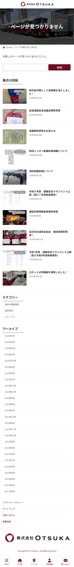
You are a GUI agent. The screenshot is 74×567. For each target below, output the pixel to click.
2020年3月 (10, 466)
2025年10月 (10, 360)
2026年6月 (10, 342)
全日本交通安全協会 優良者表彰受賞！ (48, 233)
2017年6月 (10, 485)
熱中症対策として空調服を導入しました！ (49, 92)
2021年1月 (10, 460)
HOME (19, 564)
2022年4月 (10, 447)
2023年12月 (10, 416)
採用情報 (49, 564)
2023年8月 (10, 422)
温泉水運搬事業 (12, 304)
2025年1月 (10, 379)
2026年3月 (10, 354)
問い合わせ (65, 564)
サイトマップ (9, 508)
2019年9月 (10, 472)
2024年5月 (10, 404)
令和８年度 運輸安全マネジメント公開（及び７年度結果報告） (49, 192)
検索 (59, 67)
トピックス (10, 316)
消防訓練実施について (41, 171)
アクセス (34, 564)
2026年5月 (10, 348)
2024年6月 (10, 398)
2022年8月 (10, 441)
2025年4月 (10, 366)
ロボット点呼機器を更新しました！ (48, 272)
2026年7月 (10, 335)
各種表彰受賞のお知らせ (42, 130)
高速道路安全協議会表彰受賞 (44, 110)
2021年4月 (10, 454)
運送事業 (9, 310)
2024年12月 (10, 385)
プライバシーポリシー (13, 502)
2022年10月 (10, 435)
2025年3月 (10, 373)
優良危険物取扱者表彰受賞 (43, 211)
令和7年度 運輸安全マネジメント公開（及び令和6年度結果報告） (50, 253)
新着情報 (7, 521)
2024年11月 (10, 391)
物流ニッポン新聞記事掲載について (48, 151)
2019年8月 (10, 479)
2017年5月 (10, 491)
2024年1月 (10, 410)
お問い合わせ (9, 515)
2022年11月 (10, 429)
